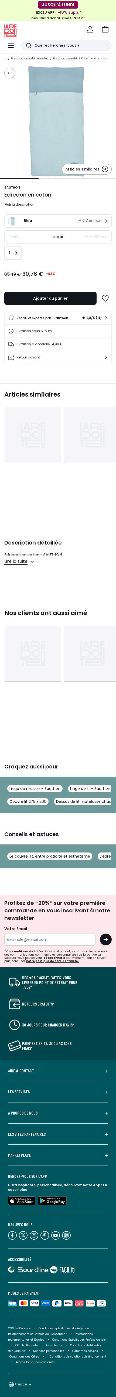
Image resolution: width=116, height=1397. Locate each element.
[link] (58, 318)
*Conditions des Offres (23, 1357)
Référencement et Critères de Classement (37, 1334)
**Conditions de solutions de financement (77, 1357)
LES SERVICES (19, 1091)
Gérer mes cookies (85, 1351)
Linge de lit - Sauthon (90, 788)
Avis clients (54, 1345)
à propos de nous (22, 1113)
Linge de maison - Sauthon (34, 788)
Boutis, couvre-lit (65, 58)
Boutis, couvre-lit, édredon (30, 58)
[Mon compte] (90, 29)
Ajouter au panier (50, 298)
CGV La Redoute (19, 1328)
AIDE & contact (21, 1070)
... (5, 58)
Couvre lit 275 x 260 (27, 801)
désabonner (52, 958)
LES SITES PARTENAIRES (27, 1134)
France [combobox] (21, 1384)
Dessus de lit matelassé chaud (85, 801)
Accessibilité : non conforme (35, 1362)
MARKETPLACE (19, 1155)
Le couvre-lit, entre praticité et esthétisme (49, 856)
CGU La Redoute (26, 1345)
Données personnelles (48, 1351)
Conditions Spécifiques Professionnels (79, 1340)
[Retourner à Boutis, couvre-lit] (9, 73)
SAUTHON (12, 187)
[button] (105, 29)
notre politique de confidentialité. (52, 961)
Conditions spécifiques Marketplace (64, 1328)
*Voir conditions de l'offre (23, 951)
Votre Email (15, 928)
